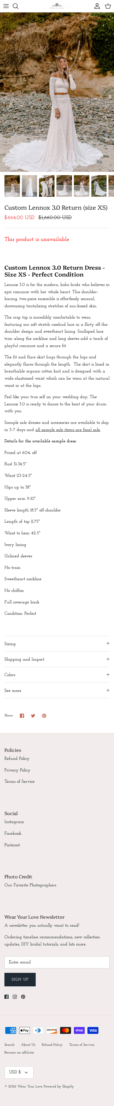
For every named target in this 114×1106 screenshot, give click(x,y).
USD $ (15, 1072)
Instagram (14, 822)
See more (12, 691)
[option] (57, 92)
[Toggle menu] (6, 6)
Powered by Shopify (59, 1086)
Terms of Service (19, 781)
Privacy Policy (17, 770)
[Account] (96, 6)
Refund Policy (17, 758)
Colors (9, 675)
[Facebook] (6, 997)
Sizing (10, 644)
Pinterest (12, 845)
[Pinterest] (23, 997)
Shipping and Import (24, 659)
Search (9, 1045)
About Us (28, 1045)
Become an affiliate (19, 1052)
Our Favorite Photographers (30, 885)
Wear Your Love (29, 1086)
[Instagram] (15, 997)
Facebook (12, 833)
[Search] (18, 6)
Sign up (20, 980)
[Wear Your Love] (57, 6)
